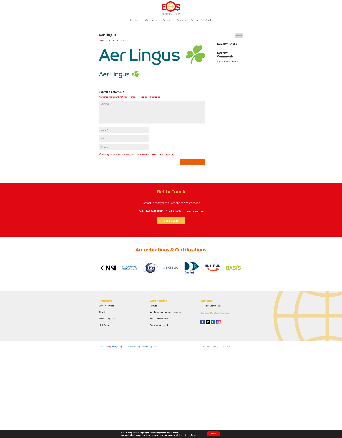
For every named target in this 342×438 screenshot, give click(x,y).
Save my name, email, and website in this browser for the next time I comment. (138, 154)
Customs (167, 20)
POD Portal (104, 325)
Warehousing (151, 20)
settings (192, 435)
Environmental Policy (132, 346)
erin (102, 40)
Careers (194, 20)
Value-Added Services (159, 318)
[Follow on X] (208, 322)
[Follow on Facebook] (202, 322)
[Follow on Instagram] (218, 322)
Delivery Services (106, 305)
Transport (134, 20)
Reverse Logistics (107, 318)
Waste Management (159, 325)
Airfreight (103, 312)
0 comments (122, 40)
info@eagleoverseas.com (188, 211)
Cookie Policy (104, 346)
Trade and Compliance (210, 305)
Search (239, 35)
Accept (213, 434)
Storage (153, 305)
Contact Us (182, 20)
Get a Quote (206, 20)
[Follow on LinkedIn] (213, 322)
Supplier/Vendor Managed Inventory (166, 312)
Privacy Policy (116, 346)
